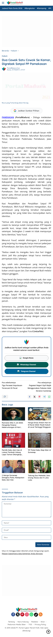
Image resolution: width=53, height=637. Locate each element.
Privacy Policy (40, 624)
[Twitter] (18, 614)
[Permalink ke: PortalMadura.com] (4, 69)
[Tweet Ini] (34, 397)
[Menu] (3, 3)
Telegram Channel (28, 371)
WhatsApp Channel (28, 365)
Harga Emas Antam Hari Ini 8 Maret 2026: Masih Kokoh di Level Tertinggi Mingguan (39, 425)
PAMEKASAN (8, 117)
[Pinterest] (22, 614)
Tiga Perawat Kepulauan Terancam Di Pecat (12, 385)
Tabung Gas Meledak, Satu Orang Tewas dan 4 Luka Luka (39, 477)
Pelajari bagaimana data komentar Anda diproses (22, 553)
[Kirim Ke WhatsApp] (49, 397)
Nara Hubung (23, 622)
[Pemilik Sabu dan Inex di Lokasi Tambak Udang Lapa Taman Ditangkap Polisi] (13, 440)
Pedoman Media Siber (17, 624)
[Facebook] (13, 614)
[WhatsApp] (31, 614)
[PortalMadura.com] (14, 3)
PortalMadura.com (13, 68)
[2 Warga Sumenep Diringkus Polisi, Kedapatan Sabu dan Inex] (13, 466)
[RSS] (41, 614)
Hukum (4, 56)
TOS (30, 624)
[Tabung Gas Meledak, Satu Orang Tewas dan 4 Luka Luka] (39, 466)
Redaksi (34, 622)
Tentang (11, 622)
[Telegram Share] (44, 397)
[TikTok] (36, 615)
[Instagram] (27, 614)
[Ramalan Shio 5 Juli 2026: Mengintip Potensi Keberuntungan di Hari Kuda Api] (13, 413)
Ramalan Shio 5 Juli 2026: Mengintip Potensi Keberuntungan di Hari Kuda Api (12, 425)
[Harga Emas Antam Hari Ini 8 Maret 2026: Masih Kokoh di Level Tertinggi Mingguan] (39, 413)
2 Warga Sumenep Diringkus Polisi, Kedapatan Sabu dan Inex (13, 477)
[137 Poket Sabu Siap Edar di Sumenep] (39, 440)
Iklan (43, 622)
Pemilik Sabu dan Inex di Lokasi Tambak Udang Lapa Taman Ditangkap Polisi (12, 452)
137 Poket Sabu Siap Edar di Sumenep (39, 451)
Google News (28, 358)
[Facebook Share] (29, 397)
